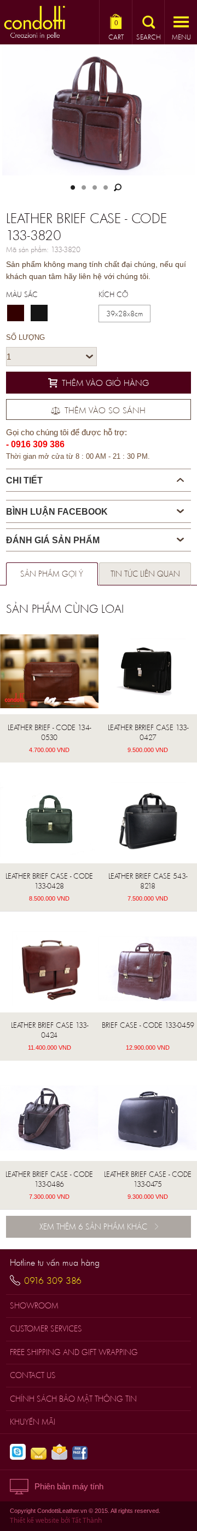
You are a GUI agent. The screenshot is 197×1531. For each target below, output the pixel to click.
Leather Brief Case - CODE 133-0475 (148, 1179)
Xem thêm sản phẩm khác (93, 1226)
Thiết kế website (34, 1520)
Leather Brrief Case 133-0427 (148, 732)
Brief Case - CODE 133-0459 (148, 1025)
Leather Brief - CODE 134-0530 (49, 732)
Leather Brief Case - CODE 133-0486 (49, 1179)
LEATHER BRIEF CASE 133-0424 (49, 1030)
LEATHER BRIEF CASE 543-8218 (147, 881)
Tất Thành (87, 1520)
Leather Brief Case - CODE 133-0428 (49, 881)
